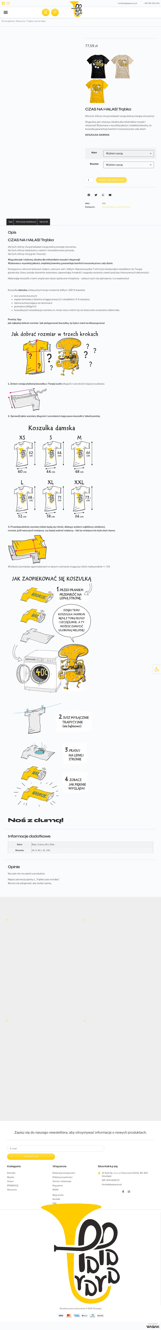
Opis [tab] (11, 222)
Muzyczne (115, 207)
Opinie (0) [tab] (43, 222)
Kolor (94, 152)
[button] (5, 12)
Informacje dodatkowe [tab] (26, 222)
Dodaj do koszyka (111, 180)
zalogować (26, 883)
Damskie (106, 207)
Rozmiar (94, 163)
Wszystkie (125, 207)
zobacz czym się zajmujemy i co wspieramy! (105, 278)
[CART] (55, 12)
